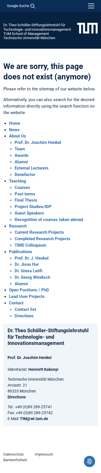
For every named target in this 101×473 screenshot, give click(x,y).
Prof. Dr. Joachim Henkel (30, 357)
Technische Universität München (29, 38)
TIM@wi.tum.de (34, 418)
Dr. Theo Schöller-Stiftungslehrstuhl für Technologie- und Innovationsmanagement (37, 27)
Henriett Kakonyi (43, 369)
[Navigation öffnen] (91, 6)
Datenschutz (13, 454)
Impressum (44, 454)
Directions (17, 397)
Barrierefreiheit (15, 460)
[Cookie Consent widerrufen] (89, 461)
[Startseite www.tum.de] (87, 27)
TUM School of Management (26, 34)
